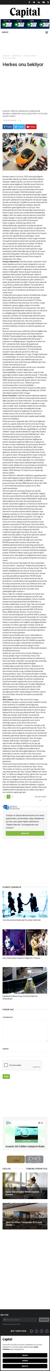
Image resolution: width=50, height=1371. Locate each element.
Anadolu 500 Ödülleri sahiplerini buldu (25, 1146)
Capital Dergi (16, 56)
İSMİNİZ (6, 1049)
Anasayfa (6, 56)
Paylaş (9, 127)
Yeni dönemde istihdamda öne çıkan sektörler (22, 920)
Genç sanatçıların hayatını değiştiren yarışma (21, 958)
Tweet (21, 127)
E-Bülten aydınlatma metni (11, 1324)
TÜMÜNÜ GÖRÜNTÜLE (36, 1169)
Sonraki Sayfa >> (40, 797)
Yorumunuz (8, 1017)
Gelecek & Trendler (29, 56)
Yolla (6, 1077)
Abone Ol (25, 833)
